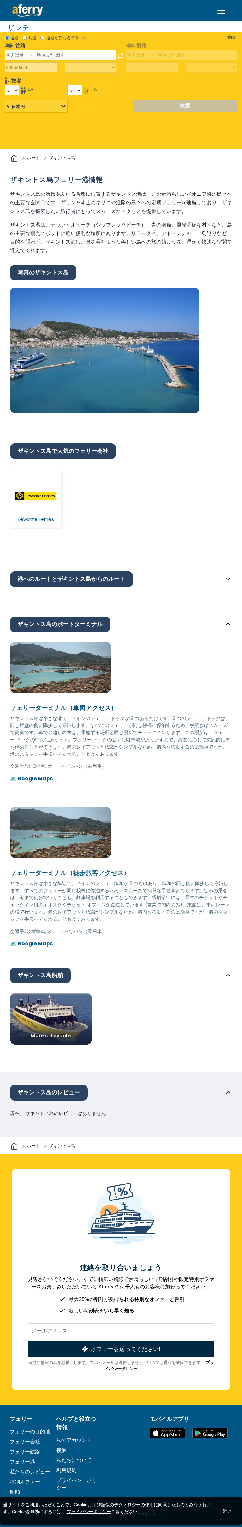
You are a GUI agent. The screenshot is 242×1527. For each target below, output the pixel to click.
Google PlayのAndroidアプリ (210, 1433)
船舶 (15, 1492)
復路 (14, 38)
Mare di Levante (51, 1036)
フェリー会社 (25, 1441)
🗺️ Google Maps (31, 778)
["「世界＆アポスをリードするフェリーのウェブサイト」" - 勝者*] (27, 11)
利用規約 (66, 1470)
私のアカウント (74, 1440)
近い (227, 1510)
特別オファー (25, 1482)
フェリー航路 (25, 1451)
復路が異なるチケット (66, 38)
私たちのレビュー (30, 1471)
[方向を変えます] (120, 55)
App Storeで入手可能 (167, 1433)
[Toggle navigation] (221, 11)
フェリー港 (22, 1461)
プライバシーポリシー (89, 1511)
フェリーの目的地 (30, 1431)
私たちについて (74, 1460)
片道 (32, 38)
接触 (61, 1450)
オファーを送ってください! (125, 1349)
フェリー (21, 1419)
